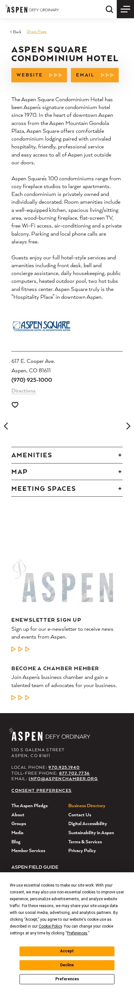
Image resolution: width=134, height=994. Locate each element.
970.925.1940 (64, 767)
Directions (23, 390)
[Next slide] (128, 426)
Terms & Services (85, 841)
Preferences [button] (77, 933)
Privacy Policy (82, 850)
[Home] (32, 8)
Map (19, 471)
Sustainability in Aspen (91, 832)
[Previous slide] (6, 426)
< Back (15, 32)
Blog (15, 841)
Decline (67, 965)
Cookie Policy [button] (50, 926)
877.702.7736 (74, 773)
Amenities (31, 455)
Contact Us (79, 814)
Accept (67, 951)
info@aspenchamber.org (63, 778)
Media (17, 832)
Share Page (37, 31)
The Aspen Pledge (29, 805)
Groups (18, 823)
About (17, 814)
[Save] (14, 404)
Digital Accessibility (87, 823)
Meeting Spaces (43, 488)
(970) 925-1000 (31, 379)
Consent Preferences (41, 790)
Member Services (28, 850)
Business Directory (86, 805)
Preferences (67, 979)
